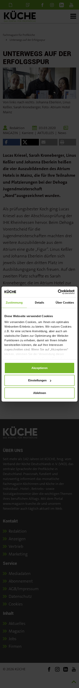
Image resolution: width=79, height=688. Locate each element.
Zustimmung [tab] (14, 302)
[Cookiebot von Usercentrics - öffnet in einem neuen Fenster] (58, 291)
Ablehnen (39, 392)
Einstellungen (37, 380)
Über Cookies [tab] (65, 302)
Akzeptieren (39, 367)
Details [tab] (39, 302)
